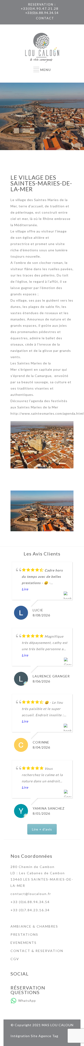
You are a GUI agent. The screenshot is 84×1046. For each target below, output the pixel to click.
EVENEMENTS (23, 943)
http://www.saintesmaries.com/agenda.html (47, 413)
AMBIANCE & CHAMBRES (34, 926)
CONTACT (45, 18)
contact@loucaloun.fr (30, 894)
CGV (14, 959)
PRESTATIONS (24, 934)
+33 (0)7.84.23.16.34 (30, 910)
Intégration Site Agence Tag (34, 1036)
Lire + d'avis (42, 829)
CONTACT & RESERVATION (36, 951)
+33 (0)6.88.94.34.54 (30, 902)
